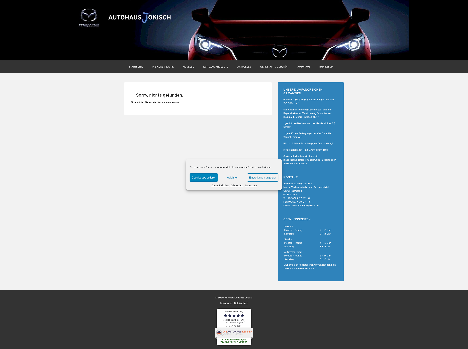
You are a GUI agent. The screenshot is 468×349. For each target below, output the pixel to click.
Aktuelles (244, 66)
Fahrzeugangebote (215, 66)
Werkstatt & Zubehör (274, 66)
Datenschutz (237, 185)
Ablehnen (232, 177)
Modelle (188, 66)
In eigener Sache (163, 66)
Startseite (136, 66)
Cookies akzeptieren (204, 177)
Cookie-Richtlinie (220, 185)
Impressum (251, 185)
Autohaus (303, 66)
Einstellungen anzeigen (262, 177)
